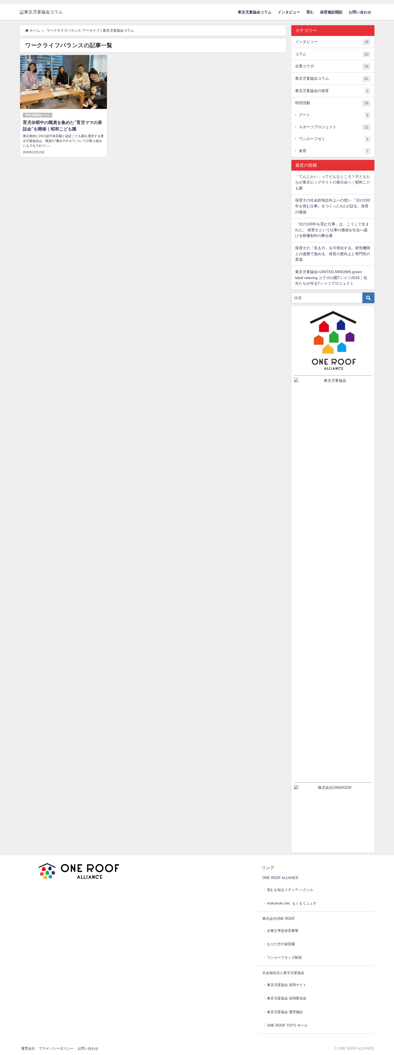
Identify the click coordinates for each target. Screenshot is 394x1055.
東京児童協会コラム (255, 12)
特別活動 (332, 103)
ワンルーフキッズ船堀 (284, 957)
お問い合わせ (360, 12)
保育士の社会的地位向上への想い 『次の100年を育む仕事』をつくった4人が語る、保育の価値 (332, 206)
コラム (332, 54)
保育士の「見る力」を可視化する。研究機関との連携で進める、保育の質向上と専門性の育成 (332, 254)
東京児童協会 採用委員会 (286, 998)
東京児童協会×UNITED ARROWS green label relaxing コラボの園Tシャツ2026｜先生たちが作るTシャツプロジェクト (331, 277)
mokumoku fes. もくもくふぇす (292, 903)
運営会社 (28, 1048)
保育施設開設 (331, 12)
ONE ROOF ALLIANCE (280, 878)
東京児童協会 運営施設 (285, 1012)
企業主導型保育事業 (282, 931)
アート (334, 115)
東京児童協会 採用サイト (286, 985)
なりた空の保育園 (281, 944)
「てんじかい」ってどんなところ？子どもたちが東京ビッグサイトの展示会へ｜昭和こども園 (332, 182)
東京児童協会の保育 (332, 91)
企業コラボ (332, 66)
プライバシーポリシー (56, 1048)
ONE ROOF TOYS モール (287, 1025)
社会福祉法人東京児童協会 (283, 973)
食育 (334, 151)
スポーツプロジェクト (334, 127)
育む (310, 12)
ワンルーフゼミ (334, 139)
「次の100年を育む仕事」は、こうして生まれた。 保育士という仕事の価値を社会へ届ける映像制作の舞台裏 (332, 230)
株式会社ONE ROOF (278, 919)
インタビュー (289, 12)
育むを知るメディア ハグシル (290, 890)
